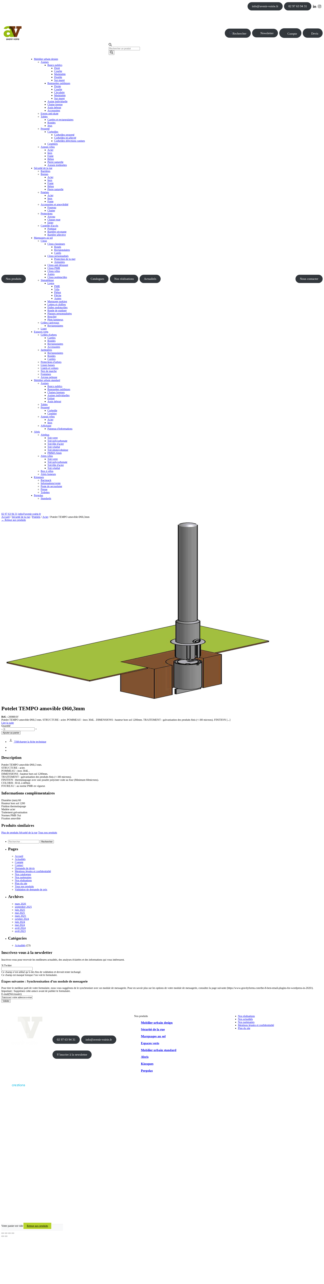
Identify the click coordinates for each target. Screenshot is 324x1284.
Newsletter (267, 33)
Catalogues (97, 278)
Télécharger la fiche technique (30, 741)
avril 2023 (20, 931)
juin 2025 (20, 909)
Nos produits (13, 278)
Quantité (5, 725)
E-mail (11, 994)
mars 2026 (20, 903)
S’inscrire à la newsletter (72, 1054)
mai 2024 (20, 925)
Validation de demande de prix (31, 889)
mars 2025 (20, 915)
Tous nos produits (47, 832)
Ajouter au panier (11, 732)
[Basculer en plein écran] (6, 1233)
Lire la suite (7, 722)
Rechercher (239, 33)
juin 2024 (20, 922)
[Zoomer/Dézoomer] (2, 1233)
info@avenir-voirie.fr (265, 6)
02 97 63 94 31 (297, 6)
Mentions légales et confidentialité (33, 871)
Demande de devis (25, 868)
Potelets (36, 516)
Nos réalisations (124, 278)
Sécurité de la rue (21, 516)
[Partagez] (9, 1233)
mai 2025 (20, 912)
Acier (45, 516)
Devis (314, 33)
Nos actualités (245, 1019)
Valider (6, 1001)
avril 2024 (20, 928)
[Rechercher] (111, 52)
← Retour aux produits (13, 520)
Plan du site (21, 883)
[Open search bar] (110, 45)
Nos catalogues (23, 874)
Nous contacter (309, 278)
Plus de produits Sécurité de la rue (19, 832)
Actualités (150, 278)
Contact (19, 865)
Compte (292, 33)
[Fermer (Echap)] (12, 1233)
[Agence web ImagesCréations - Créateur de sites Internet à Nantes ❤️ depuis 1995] (13, 1087)
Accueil (5, 516)
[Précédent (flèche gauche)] (2, 1236)
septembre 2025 (23, 906)
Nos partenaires (23, 877)
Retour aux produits (37, 1225)
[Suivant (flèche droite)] (6, 1236)
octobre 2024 (22, 919)
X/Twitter (6, 965)
